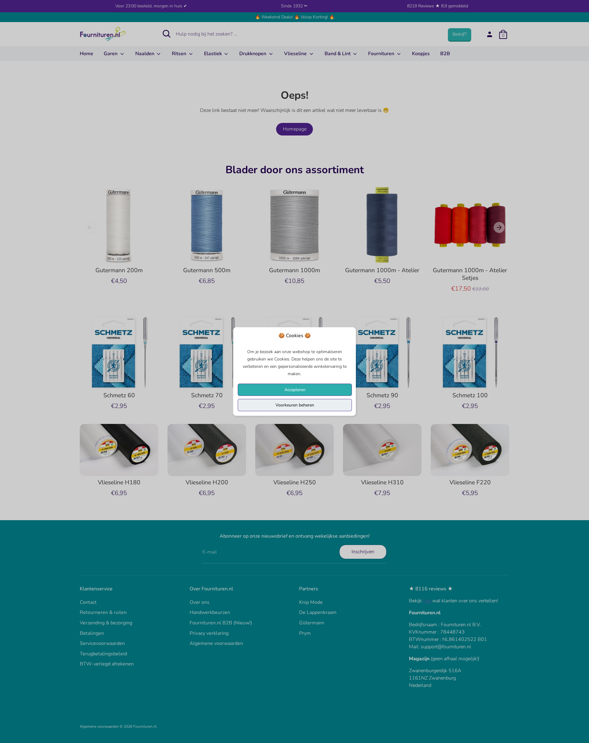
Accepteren (295, 390)
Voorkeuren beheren (294, 405)
